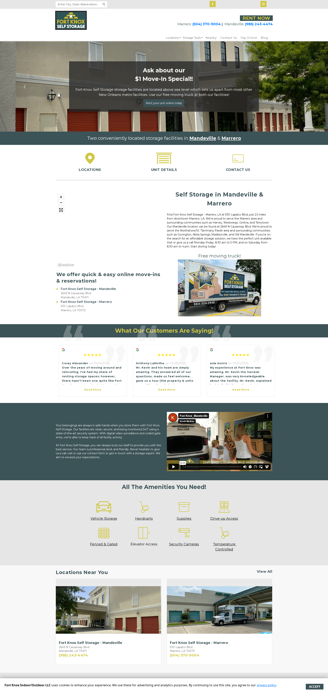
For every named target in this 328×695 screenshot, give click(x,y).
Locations (172, 37)
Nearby (211, 37)
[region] (108, 230)
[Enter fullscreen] (61, 210)
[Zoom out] (61, 202)
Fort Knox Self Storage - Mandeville (88, 289)
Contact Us (228, 37)
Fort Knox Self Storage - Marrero (86, 302)
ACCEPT (314, 687)
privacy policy (266, 685)
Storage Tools (192, 37)
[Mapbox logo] (66, 265)
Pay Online (249, 37)
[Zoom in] (61, 197)
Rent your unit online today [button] (164, 103)
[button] (24, 86)
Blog (264, 37)
